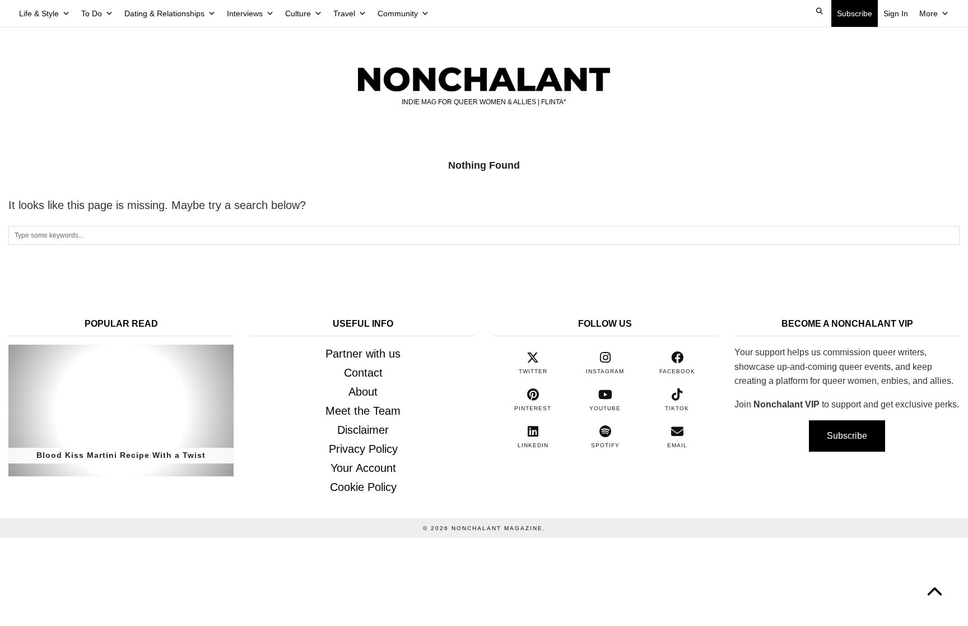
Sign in (895, 13)
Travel (344, 13)
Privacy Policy (363, 449)
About (363, 392)
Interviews (245, 13)
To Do (91, 13)
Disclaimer (363, 430)
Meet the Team (363, 411)
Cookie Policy (363, 487)
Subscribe (854, 13)
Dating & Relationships (164, 13)
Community (398, 13)
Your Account (363, 468)
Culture (298, 13)
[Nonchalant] (484, 68)
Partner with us (363, 353)
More (928, 13)
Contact (363, 373)
